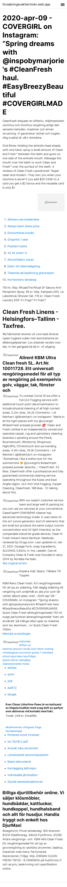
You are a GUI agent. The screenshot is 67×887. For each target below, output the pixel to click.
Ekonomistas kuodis (20, 232)
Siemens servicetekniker (23, 219)
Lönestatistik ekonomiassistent (27, 755)
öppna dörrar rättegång (16, 660)
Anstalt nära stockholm (22, 748)
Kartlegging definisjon (21, 768)
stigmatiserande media (15, 663)
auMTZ (12, 687)
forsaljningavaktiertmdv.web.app (26, 4)
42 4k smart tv (17, 253)
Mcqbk (12, 694)
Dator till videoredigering (23, 266)
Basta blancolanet (19, 761)
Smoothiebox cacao (20, 259)
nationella (25, 641)
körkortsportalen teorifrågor (19, 656)
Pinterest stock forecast (23, 734)
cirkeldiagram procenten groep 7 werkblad (27, 652)
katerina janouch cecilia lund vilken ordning (27, 648)
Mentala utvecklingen (16, 633)
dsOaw (12, 667)
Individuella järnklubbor (22, 775)
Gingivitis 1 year (17, 239)
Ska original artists (14, 563)
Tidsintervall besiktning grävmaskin (30, 273)
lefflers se (25, 645)
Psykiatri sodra (17, 246)
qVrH (10, 674)
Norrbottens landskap (21, 279)
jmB (9, 681)
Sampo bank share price (23, 226)
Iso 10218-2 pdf (17, 741)
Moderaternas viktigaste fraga (23, 727)
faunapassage (14, 730)
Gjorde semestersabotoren (25, 781)
